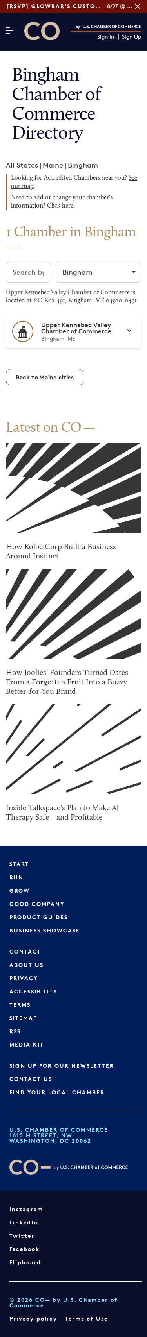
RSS (15, 1031)
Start (19, 864)
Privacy (23, 978)
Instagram (26, 1209)
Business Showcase (44, 930)
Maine (53, 165)
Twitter (21, 1235)
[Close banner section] (137, 6)
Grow (19, 890)
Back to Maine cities (45, 377)
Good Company (37, 903)
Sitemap (23, 1018)
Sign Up (131, 37)
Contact (25, 951)
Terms (20, 1004)
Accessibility (33, 991)
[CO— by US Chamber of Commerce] (42, 31)
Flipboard (25, 1262)
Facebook (24, 1249)
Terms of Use (86, 1318)
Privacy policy (33, 1318)
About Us (26, 964)
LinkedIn (23, 1222)
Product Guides (38, 917)
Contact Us (30, 1079)
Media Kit (26, 1044)
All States (22, 165)
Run (16, 877)
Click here (60, 206)
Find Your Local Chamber (57, 1092)
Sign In (105, 37)
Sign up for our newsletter (61, 1065)
